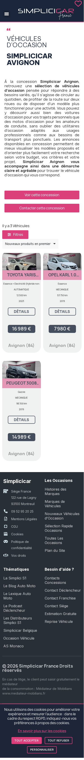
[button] (6, 14)
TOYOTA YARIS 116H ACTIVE (21, 277)
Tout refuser (58, 740)
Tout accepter (26, 740)
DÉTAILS (21, 311)
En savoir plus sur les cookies (42, 731)
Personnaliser (42, 750)
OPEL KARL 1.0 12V (62, 277)
